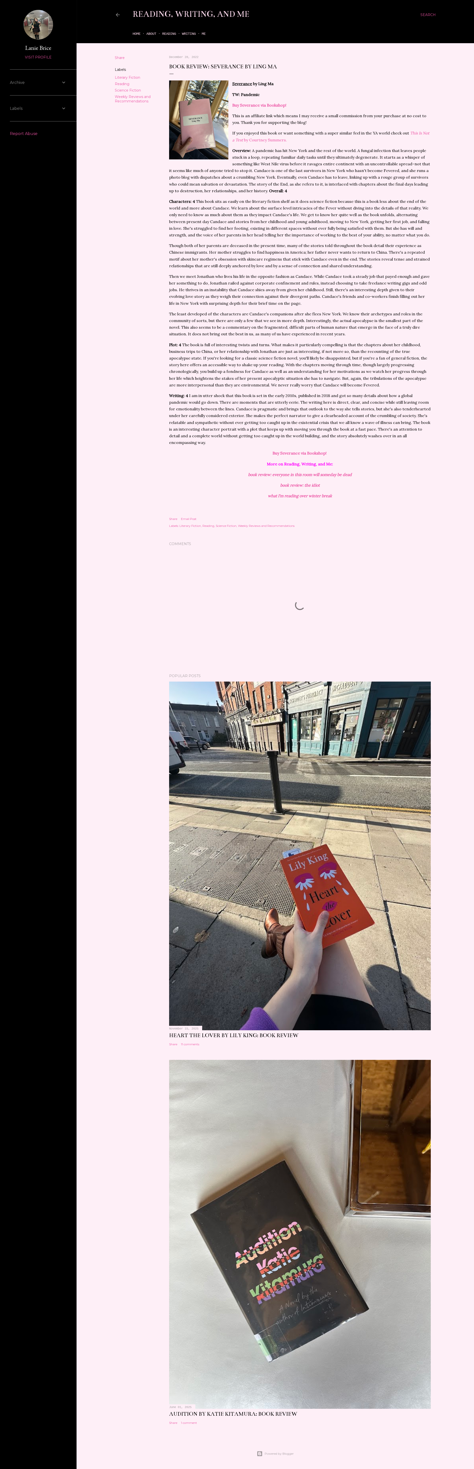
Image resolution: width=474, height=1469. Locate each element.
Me (204, 34)
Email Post (189, 519)
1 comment (189, 1423)
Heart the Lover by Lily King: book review (233, 1035)
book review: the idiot (300, 485)
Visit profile (38, 57)
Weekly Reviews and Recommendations (133, 99)
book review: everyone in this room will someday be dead (300, 474)
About (151, 34)
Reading (169, 34)
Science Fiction (128, 90)
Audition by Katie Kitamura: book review (233, 1414)
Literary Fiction (127, 77)
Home (136, 34)
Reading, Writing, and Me (191, 14)
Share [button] (120, 58)
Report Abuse (24, 133)
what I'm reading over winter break (300, 495)
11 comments (190, 1044)
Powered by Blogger (279, 1453)
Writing (189, 34)
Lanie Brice (38, 48)
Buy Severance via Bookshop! (259, 105)
